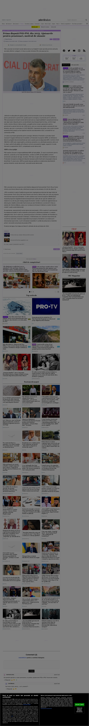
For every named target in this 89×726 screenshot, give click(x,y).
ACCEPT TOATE (79, 704)
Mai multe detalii (26, 704)
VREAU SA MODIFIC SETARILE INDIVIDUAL (79, 709)
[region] (44, 709)
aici (12, 716)
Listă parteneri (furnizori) (46, 708)
